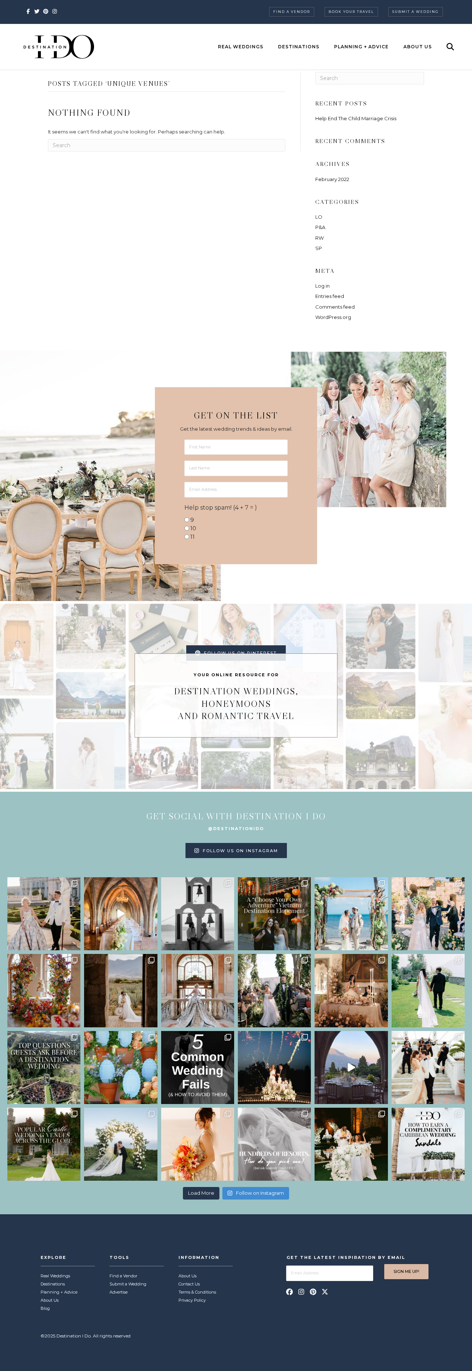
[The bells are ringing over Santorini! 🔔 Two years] (197, 913)
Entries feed (329, 296)
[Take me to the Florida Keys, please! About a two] (351, 913)
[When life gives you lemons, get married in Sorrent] (428, 913)
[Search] (443, 46)
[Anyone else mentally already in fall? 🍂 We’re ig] (43, 990)
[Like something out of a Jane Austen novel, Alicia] (351, 990)
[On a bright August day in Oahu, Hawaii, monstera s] (274, 990)
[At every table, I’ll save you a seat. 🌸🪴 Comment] (120, 1067)
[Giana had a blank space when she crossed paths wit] (120, 1144)
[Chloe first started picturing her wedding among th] (428, 990)
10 (193, 528)
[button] (289, 1292)
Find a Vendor (291, 12)
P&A (320, 227)
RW (319, 238)
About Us (417, 46)
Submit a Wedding (415, 12)
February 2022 (332, 179)
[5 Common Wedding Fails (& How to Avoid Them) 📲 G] (197, 1067)
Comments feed (335, 307)
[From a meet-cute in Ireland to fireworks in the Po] (274, 1067)
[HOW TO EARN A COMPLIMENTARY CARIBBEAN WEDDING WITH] (428, 1144)
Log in (322, 286)
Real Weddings (240, 46)
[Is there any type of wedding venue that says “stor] (43, 1144)
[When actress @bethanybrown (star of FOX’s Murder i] (274, 913)
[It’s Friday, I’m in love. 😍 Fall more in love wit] (428, 1067)
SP (318, 248)
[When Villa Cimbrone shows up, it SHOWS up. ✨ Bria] (120, 913)
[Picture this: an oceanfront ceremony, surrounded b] (274, 1144)
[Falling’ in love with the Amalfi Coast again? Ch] (351, 1067)
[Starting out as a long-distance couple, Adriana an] (197, 1144)
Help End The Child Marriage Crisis (355, 118)
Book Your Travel (351, 12)
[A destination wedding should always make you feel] (43, 913)
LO (318, 217)
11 (192, 536)
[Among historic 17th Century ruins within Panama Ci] (351, 1144)
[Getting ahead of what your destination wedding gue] (43, 1067)
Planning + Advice (361, 46)
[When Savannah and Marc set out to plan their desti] (120, 990)
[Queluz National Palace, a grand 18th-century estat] (197, 990)
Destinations (298, 46)
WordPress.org (333, 317)
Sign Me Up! (406, 1271)
